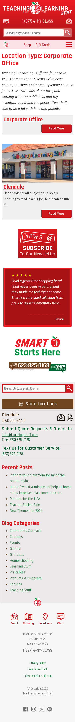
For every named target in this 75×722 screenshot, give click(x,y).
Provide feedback (38, 669)
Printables (17, 572)
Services (16, 584)
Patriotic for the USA (25, 499)
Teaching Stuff (20, 590)
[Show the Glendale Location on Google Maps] (70, 417)
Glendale (13, 187)
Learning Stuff (20, 566)
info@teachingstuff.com (20, 434)
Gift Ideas (17, 554)
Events (15, 543)
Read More (56, 128)
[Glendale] (37, 163)
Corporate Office (23, 119)
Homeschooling (21, 560)
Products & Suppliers (26, 578)
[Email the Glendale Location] (61, 417)
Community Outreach (26, 531)
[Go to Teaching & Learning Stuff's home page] (37, 602)
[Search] (68, 32)
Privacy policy (38, 663)
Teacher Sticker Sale (25, 505)
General (15, 548)
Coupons (16, 537)
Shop (27, 44)
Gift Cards (43, 44)
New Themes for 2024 (26, 511)
